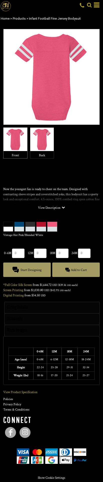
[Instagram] (25, 432)
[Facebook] (10, 432)
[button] (89, 4)
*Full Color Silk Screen (17, 285)
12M (31, 253)
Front (15, 155)
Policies (8, 399)
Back (42, 155)
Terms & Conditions (16, 410)
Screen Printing (13, 290)
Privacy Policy (12, 404)
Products (19, 18)
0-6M (8, 253)
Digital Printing (13, 295)
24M (75, 253)
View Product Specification (20, 392)
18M (53, 253)
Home (5, 18)
